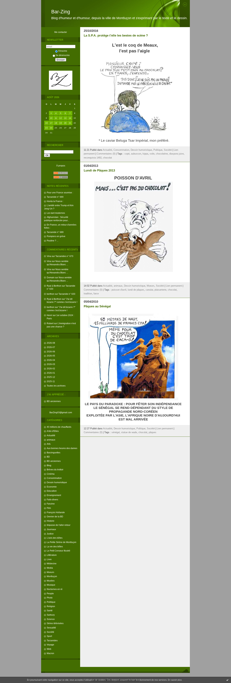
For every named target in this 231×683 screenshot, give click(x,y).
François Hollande (56, 512)
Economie (52, 487)
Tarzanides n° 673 (64, 256)
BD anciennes (54, 401)
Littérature (52, 555)
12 (60, 118)
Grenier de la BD (55, 516)
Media (50, 568)
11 (56, 118)
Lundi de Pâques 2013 (99, 170)
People (50, 593)
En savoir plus (175, 680)
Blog (49, 465)
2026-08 (51, 343)
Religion (51, 606)
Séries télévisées (55, 623)
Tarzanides (52, 640)
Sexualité (51, 627)
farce (96, 293)
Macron (50, 653)
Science (51, 619)
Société (50, 632)
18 (56, 123)
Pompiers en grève (56, 236)
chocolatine (162, 154)
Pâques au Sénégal (97, 306)
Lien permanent (174, 286)
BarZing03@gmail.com (60, 412)
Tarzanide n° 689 (55, 232)
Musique (51, 585)
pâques (152, 432)
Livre (49, 559)
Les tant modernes (56, 213)
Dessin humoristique (57, 482)
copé (127, 154)
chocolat (107, 157)
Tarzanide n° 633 (66, 294)
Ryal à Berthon (54, 286)
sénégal (116, 432)
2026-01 (51, 373)
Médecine (51, 563)
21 (70, 123)
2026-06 (51, 351)
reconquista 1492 (93, 157)
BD (48, 457)
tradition (88, 293)
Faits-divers (52, 499)
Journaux (51, 529)
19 (60, 123)
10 (51, 118)
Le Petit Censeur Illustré (58, 550)
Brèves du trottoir (55, 469)
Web (49, 649)
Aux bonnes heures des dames (62, 448)
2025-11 (51, 381)
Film (49, 508)
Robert (50, 323)
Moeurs (50, 572)
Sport (49, 636)
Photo (50, 597)
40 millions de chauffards (59, 427)
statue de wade (129, 432)
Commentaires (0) (106, 154)
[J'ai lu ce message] (227, 679)
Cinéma (51, 474)
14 (70, 118)
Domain (51, 277)
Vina (49, 256)
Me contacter (60, 32)
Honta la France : (55, 201)
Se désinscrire (63, 55)
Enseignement (54, 495)
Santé (50, 610)
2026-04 (51, 360)
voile (152, 154)
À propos (60, 165)
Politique (51, 602)
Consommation (54, 478)
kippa (145, 154)
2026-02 (51, 368)
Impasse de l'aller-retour (58, 525)
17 (51, 123)
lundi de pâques (136, 290)
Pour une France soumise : (60, 192)
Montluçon (52, 576)
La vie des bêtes (55, 546)
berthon (50, 294)
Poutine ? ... (52, 240)
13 (65, 118)
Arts (49, 444)
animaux (51, 440)
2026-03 (51, 364)
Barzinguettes (53, 452)
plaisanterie (160, 290)
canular (149, 290)
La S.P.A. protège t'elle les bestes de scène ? (116, 35)
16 (46, 123)
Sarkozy (51, 615)
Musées (51, 580)
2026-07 (51, 347)
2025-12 (51, 377)
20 (65, 123)
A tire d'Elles (53, 431)
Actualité (51, 435)
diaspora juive (176, 154)
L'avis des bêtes (54, 538)
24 (51, 128)
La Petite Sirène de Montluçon (61, 542)
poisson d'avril (119, 290)
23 (46, 128)
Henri (49, 315)
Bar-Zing (60, 11)
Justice (50, 533)
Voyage (50, 644)
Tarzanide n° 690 (55, 197)
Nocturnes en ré (54, 589)
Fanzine (51, 503)
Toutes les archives (56, 386)
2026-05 (51, 356)
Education (52, 491)
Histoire (50, 521)
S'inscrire (62, 51)
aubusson (136, 154)
